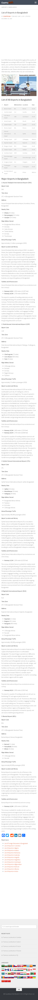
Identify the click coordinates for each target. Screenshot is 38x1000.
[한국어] (6, 974)
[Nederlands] (21, 974)
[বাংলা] (9, 967)
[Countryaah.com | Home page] (9, 2)
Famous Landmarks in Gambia (12, 937)
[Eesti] (34, 967)
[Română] (3, 978)
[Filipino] (28, 978)
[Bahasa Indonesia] (24, 971)
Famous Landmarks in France (12, 946)
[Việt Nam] (3, 982)
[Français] (9, 971)
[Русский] (6, 978)
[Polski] (28, 974)
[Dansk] (21, 967)
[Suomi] (6, 971)
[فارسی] (3, 971)
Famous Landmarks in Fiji (10, 955)
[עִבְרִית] (12, 971)
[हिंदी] (15, 971)
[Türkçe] (31, 978)
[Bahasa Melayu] (15, 974)
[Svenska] (18, 978)
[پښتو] (31, 974)
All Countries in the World (10, 994)
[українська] (34, 978)
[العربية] (3, 967)
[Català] (12, 967)
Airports (4, 7)
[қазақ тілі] (3, 974)
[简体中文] (6, 982)
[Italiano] (28, 971)
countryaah (7, 16)
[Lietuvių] (9, 974)
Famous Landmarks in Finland (12, 951)
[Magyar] (21, 971)
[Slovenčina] (9, 978)
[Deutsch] (24, 967)
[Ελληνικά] (28, 967)
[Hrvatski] (18, 971)
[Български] (6, 967)
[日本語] (31, 971)
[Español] (31, 967)
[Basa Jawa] (34, 971)
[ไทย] (24, 978)
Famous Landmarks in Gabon (12, 942)
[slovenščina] (12, 978)
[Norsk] (18, 974)
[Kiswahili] (21, 978)
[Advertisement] (19, 40)
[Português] (34, 974)
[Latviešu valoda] (12, 974)
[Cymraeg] (18, 967)
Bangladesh (13, 7)
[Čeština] (15, 967)
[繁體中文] (9, 982)
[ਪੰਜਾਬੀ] (24, 974)
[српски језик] (15, 978)
